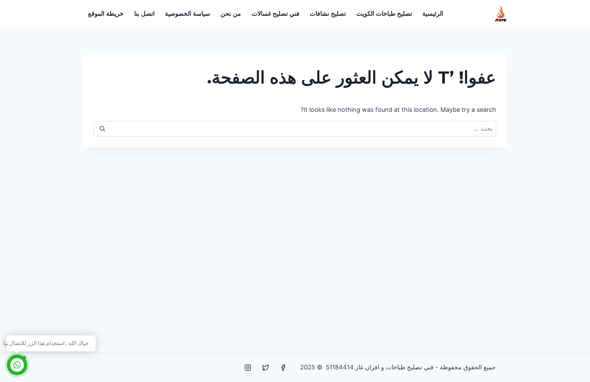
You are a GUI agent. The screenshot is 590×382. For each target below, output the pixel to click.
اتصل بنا (144, 13)
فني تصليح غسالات (275, 13)
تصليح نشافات (328, 13)
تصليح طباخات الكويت (384, 13)
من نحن (231, 13)
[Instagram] (248, 367)
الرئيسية (432, 13)
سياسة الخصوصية (187, 13)
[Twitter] (265, 367)
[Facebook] (283, 367)
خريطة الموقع (106, 13)
